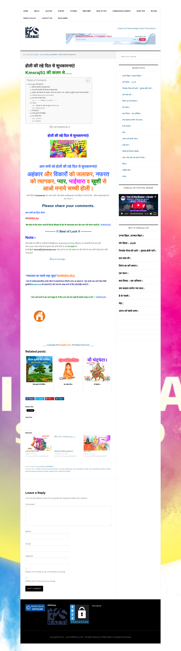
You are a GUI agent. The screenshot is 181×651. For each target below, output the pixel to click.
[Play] (122, 213)
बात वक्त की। (127, 94)
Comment (30, 504)
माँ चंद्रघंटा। (36, 110)
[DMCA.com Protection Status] (79, 623)
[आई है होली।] (97, 443)
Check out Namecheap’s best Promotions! (136, 28)
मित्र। (124, 164)
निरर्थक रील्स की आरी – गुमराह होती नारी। (137, 88)
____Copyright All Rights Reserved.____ (68, 345)
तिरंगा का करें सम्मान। (130, 101)
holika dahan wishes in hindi (36, 471)
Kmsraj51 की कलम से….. (36, 84)
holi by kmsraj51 (65, 469)
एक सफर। (126, 107)
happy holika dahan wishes (47, 469)
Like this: (38, 118)
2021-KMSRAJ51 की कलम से (44, 466)
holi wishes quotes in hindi (100, 469)
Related (38, 121)
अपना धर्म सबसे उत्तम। (130, 138)
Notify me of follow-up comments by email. (45, 572)
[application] (138, 205)
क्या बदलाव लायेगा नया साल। (132, 120)
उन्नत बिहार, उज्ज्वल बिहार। (132, 76)
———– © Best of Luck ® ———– (46, 100)
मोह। (124, 132)
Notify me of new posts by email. (40, 581)
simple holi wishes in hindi (59, 471)
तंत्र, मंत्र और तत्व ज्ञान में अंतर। (134, 157)
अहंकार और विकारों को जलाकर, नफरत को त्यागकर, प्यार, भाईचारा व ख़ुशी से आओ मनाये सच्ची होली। (60, 92)
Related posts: (40, 108)
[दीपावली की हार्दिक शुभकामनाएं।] (68, 443)
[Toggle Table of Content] (86, 81)
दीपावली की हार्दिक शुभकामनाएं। (64, 451)
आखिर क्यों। (126, 170)
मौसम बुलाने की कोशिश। (39, 113)
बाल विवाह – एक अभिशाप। (132, 113)
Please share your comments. (43, 95)
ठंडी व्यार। (126, 145)
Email (28, 544)
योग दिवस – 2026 (129, 82)
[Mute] (151, 213)
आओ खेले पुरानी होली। (32, 451)
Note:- (34, 103)
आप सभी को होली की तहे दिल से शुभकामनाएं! (44, 90)
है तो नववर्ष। (126, 126)
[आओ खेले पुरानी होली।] (38, 443)
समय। (124, 176)
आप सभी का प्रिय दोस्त (38, 98)
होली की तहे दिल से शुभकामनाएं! (41, 87)
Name (28, 531)
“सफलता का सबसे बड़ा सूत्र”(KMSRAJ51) (47, 105)
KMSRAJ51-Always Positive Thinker (41, 32)
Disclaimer (96, 606)
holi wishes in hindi (80, 469)
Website (29, 556)
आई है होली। (88, 451)
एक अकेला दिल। (37, 116)
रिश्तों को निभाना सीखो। (131, 151)
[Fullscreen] (155, 213)
